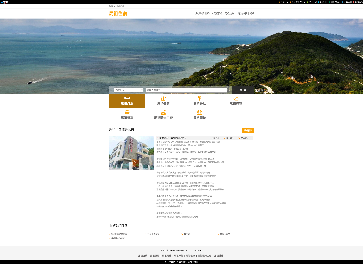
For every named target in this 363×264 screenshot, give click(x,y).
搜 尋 (243, 90)
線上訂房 (230, 138)
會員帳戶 (359, 2)
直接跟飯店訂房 (299, 2)
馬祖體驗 (218, 255)
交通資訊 (245, 138)
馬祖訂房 (120, 6)
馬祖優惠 (154, 255)
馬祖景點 (166, 255)
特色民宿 (313, 2)
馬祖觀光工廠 (204, 255)
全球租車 (324, 2)
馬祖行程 (178, 255)
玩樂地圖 (348, 2)
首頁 (111, 6)
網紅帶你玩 (336, 2)
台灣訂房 (285, 2)
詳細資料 (248, 130)
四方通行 (183, 262)
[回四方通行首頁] (5, 2)
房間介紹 (215, 138)
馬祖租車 (190, 255)
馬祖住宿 (118, 13)
